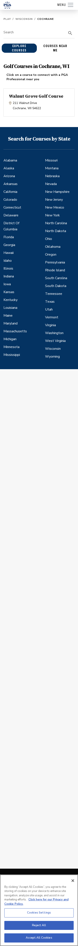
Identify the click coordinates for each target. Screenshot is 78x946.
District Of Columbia (11, 226)
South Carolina (56, 278)
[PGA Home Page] (7, 5)
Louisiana (10, 307)
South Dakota (55, 286)
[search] (70, 33)
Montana (51, 168)
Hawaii (8, 252)
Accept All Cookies (39, 938)
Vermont (51, 317)
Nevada (51, 184)
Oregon (50, 254)
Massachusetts (15, 331)
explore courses (19, 48)
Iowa (7, 284)
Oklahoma (52, 246)
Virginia (50, 325)
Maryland (10, 323)
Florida (8, 237)
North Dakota (55, 231)
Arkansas (10, 184)
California (10, 191)
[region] (39, 910)
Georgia (9, 245)
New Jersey (54, 199)
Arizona (9, 176)
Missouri (51, 160)
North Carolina (56, 223)
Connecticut (12, 207)
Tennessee (53, 293)
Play (7, 19)
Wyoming (52, 356)
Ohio (48, 238)
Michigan (9, 339)
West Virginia (55, 340)
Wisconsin (24, 19)
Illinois (8, 268)
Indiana (8, 276)
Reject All (39, 925)
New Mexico (54, 207)
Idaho (7, 260)
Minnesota (11, 347)
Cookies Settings (39, 913)
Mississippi (11, 354)
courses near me (55, 48)
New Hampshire (57, 191)
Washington (54, 333)
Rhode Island (55, 270)
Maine (8, 315)
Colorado (10, 199)
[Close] (73, 880)
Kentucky (10, 299)
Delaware (10, 215)
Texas (50, 301)
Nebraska (52, 176)
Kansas (8, 292)
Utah (49, 309)
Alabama (10, 160)
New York (52, 215)
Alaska (8, 168)
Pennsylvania (55, 262)
